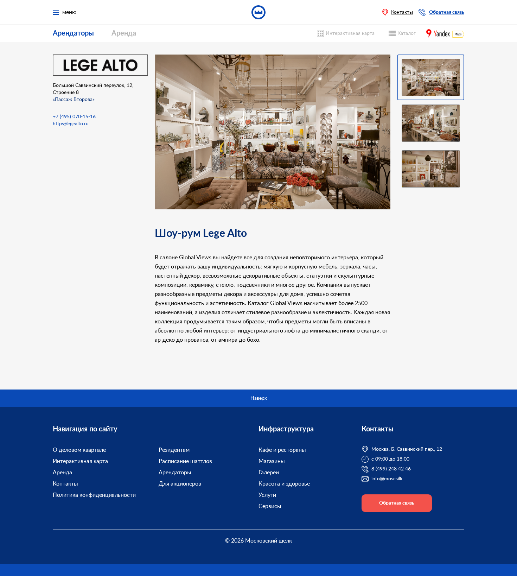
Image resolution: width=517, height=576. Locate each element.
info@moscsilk (386, 478)
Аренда (123, 33)
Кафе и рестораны (282, 450)
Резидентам (174, 450)
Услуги (267, 495)
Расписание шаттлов (185, 461)
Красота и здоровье (284, 484)
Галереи (268, 472)
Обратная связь (446, 12)
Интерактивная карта (350, 33)
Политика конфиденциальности (94, 495)
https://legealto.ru (71, 123)
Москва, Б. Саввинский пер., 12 (406, 449)
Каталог (406, 33)
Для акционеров (180, 484)
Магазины (271, 461)
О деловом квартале (79, 450)
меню (69, 12)
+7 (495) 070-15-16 (74, 116)
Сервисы (269, 506)
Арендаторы (73, 33)
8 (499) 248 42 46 (391, 469)
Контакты (402, 12)
